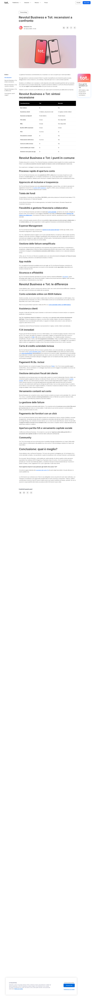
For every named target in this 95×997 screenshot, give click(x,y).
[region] (41, 986)
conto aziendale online (35, 351)
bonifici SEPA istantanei (39, 188)
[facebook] (71, 27)
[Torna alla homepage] (6, 2)
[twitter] (74, 27)
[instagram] (67, 27)
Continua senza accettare (69, 982)
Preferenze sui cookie (69, 989)
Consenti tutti (69, 985)
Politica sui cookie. (18, 988)
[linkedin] (63, 27)
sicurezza (65, 276)
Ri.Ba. (53, 366)
